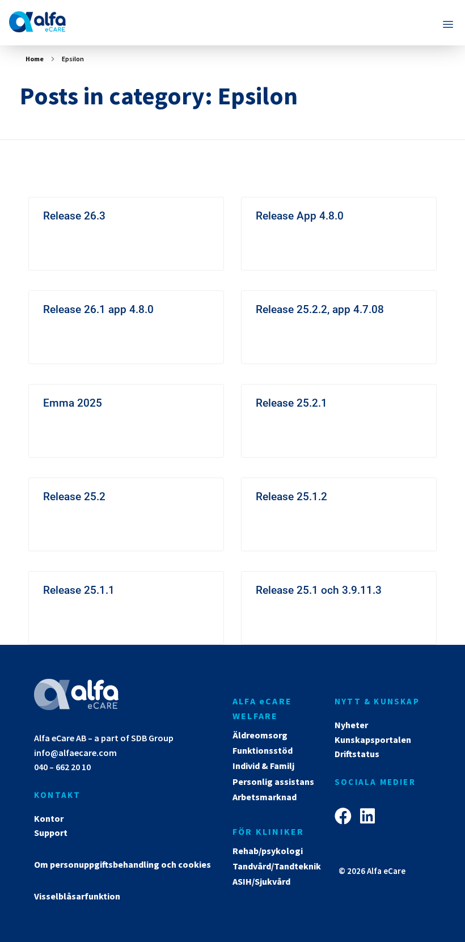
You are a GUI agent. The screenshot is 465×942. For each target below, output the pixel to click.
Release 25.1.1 (79, 590)
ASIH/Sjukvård (261, 881)
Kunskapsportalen (373, 739)
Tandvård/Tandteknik (276, 866)
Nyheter (351, 724)
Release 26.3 (74, 215)
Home (35, 58)
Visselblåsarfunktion (77, 896)
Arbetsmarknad (264, 796)
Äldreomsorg (260, 735)
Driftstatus (357, 753)
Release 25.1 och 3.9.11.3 (319, 590)
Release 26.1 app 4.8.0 (98, 309)
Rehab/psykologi (267, 850)
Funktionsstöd (262, 750)
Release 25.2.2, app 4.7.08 (320, 309)
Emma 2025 (72, 402)
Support (50, 832)
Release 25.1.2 (291, 496)
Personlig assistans (273, 781)
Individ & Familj (263, 765)
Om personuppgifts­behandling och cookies (122, 864)
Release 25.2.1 (291, 402)
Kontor (49, 818)
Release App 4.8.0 (300, 215)
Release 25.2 (74, 496)
